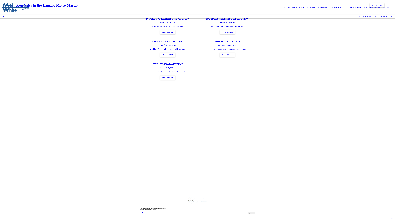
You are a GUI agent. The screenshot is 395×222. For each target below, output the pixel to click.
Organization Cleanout (319, 7)
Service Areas (374, 7)
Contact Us (388, 7)
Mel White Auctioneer (383, 16)
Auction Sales (294, 7)
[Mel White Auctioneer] (16, 7)
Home (284, 7)
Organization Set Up (339, 7)
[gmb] (3, 16)
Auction (304, 7)
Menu (251, 213)
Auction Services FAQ (358, 7)
